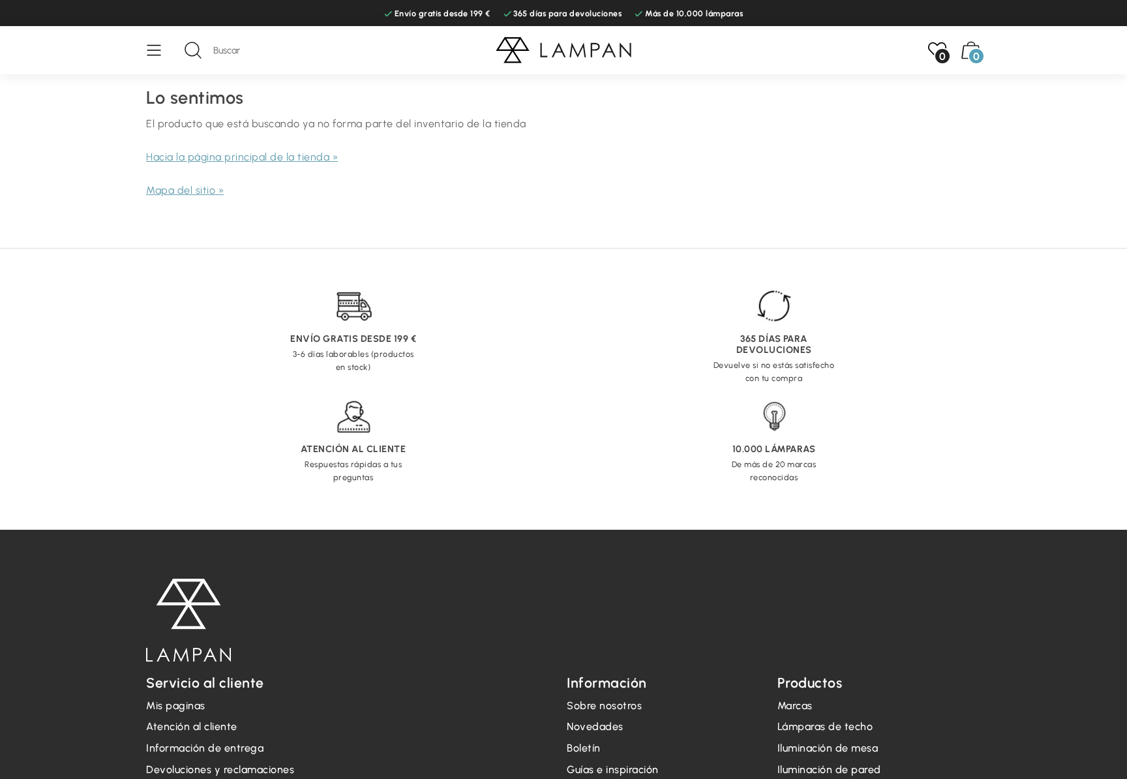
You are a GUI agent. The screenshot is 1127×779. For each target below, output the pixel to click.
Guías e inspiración (613, 769)
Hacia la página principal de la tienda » (242, 157)
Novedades (595, 726)
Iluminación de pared (829, 769)
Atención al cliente (191, 726)
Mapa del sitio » (185, 190)
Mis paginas (175, 705)
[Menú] (160, 50)
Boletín (584, 748)
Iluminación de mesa (828, 748)
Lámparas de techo (825, 726)
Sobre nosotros (604, 705)
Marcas (795, 705)
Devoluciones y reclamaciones (220, 769)
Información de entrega (204, 748)
